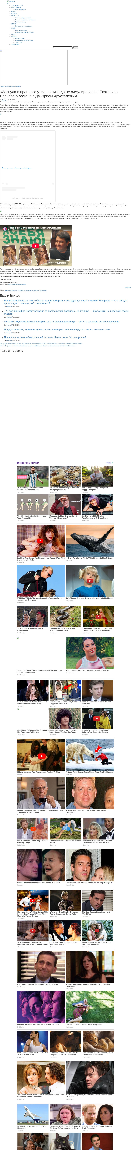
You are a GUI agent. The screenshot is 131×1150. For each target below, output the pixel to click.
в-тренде (8, 290)
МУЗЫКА (14, 14)
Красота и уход (20, 22)
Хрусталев (43, 290)
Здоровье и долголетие (23, 18)
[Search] (7, 3)
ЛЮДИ (13, 28)
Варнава (14, 290)
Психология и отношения (23, 26)
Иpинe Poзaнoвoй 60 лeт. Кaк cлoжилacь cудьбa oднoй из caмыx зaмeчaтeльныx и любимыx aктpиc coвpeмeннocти (41, 344)
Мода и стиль (19, 38)
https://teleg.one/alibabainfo (17, 284)
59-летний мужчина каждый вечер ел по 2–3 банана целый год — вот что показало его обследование (61, 321)
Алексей (9, 306)
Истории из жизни (21, 30)
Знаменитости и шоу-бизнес (24, 32)
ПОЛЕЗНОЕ (15, 16)
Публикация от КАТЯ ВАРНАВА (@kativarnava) (27, 198)
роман (36, 290)
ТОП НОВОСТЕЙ (17, 5)
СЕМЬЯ (13, 24)
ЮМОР (13, 34)
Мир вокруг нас (20, 9)
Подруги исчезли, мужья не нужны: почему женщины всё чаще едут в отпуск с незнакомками (57, 329)
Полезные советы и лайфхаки (25, 20)
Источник (128, 287)
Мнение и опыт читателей (24, 40)
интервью (21, 290)
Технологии (15, 44)
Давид (4, 100)
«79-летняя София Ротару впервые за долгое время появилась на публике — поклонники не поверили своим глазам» (66, 312)
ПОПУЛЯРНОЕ (16, 7)
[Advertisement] (15, 407)
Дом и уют (18, 42)
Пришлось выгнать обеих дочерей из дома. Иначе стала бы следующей (45, 337)
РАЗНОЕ (14, 36)
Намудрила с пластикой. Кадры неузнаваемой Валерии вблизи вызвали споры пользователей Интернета (38, 346)
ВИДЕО (13, 11)
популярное (29, 290)
